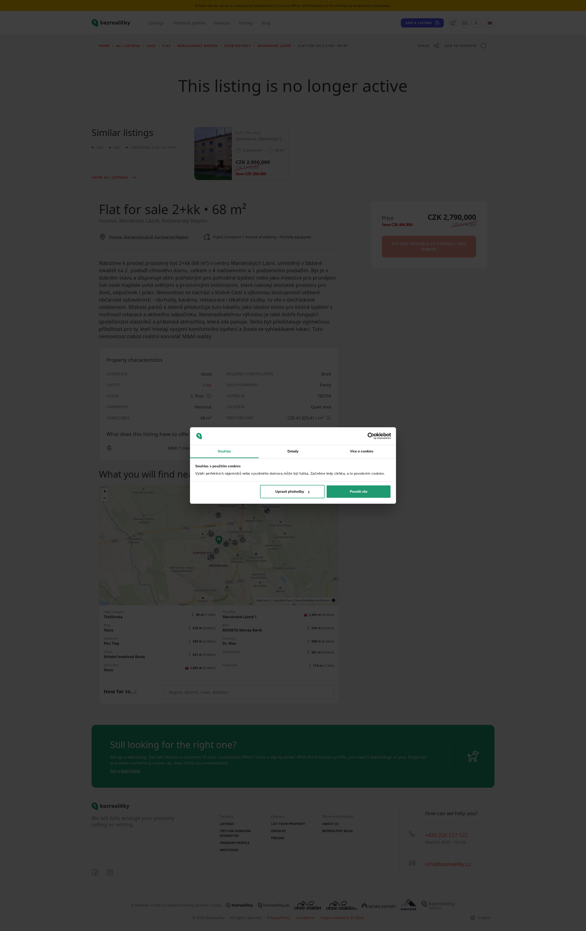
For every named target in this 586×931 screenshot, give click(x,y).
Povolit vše (358, 491)
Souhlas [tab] (224, 451)
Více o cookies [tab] (361, 451)
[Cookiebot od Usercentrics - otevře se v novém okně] (371, 436)
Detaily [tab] (293, 451)
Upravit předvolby (289, 491)
